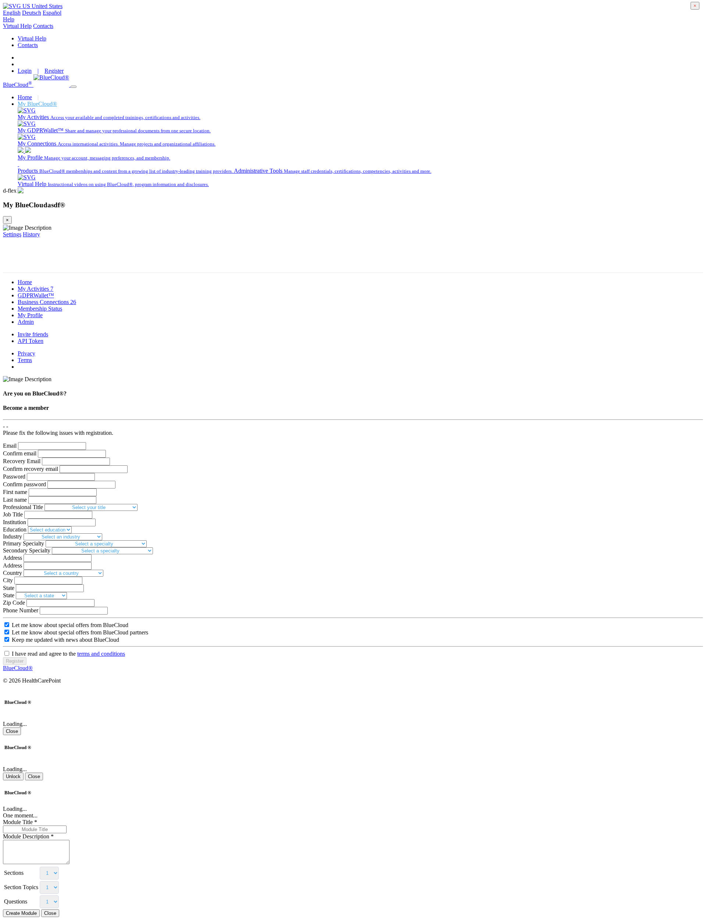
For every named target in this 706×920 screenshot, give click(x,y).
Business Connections (47, 302)
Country (12, 573)
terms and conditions (101, 654)
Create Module (21, 913)
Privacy (26, 353)
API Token (30, 341)
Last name (15, 500)
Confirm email (19, 453)
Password (14, 476)
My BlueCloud (37, 104)
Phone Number (20, 610)
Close (12, 731)
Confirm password (24, 484)
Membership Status (40, 308)
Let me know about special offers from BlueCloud (69, 625)
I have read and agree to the (67, 654)
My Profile (30, 315)
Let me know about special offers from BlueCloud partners (79, 632)
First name (15, 492)
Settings (12, 234)
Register (15, 661)
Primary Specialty (23, 543)
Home (25, 97)
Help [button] (8, 19)
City (8, 580)
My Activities (35, 289)
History (31, 234)
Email (10, 446)
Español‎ (52, 13)
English (12, 13)
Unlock (13, 776)
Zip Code (14, 602)
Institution (14, 522)
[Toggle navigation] (73, 87)
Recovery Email (21, 461)
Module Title (20, 822)
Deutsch (31, 13)
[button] (33, 6)
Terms (25, 360)
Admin (26, 322)
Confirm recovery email (30, 469)
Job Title (13, 514)
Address (12, 558)
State (8, 588)
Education (14, 529)
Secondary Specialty (26, 550)
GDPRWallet (36, 295)
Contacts (43, 26)
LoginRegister (41, 71)
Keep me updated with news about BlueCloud (64, 640)
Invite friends (33, 334)
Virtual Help (17, 26)
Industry (12, 536)
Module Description (28, 836)
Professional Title (23, 507)
